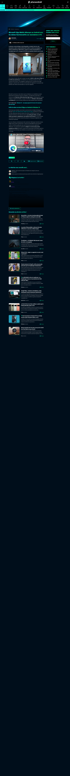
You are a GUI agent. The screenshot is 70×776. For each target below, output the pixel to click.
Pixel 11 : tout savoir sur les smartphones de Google (52, 52)
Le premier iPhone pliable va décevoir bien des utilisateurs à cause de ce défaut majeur (31, 228)
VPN (34, 7)
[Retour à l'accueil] (35, 2)
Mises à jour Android (13, 10)
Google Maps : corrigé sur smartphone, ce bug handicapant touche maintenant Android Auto (31, 291)
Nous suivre (41, 161)
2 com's (38, 38)
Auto (16, 7)
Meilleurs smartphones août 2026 (54, 75)
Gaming (11, 7)
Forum (62, 7)
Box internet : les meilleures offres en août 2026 (54, 69)
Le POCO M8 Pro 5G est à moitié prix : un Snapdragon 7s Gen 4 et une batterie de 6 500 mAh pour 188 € (31, 279)
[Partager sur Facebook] (18, 161)
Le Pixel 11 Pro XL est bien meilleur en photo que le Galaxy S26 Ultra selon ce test (32, 304)
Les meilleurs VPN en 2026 (52, 77)
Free (22, 336)
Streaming (49, 7)
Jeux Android (8, 10)
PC (7, 7)
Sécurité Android (31, 10)
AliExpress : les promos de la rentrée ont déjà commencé (53, 49)
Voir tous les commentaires (15, 208)
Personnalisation (19, 10)
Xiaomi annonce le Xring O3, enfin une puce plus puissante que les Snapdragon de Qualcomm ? (31, 265)
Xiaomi (22, 273)
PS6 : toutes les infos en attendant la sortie (54, 61)
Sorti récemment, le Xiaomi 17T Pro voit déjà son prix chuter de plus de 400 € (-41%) (31, 316)
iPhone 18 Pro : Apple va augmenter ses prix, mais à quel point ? (32, 253)
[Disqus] (26, 193)
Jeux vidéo (22, 248)
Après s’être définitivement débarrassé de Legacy (23, 111)
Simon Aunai (13, 38)
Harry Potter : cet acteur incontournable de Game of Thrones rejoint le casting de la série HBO (32, 216)
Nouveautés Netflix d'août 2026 (53, 62)
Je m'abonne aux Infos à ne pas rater (18, 42)
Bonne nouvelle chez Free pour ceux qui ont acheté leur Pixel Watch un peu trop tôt (32, 328)
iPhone (22, 237)
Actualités (58, 7)
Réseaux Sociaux (25, 10)
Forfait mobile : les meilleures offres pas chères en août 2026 (53, 74)
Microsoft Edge (11, 157)
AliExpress (22, 287)
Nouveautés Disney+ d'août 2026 (53, 64)
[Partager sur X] (12, 161)
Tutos (29, 7)
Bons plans (24, 7)
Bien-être (67, 7)
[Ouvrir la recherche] (68, 2)
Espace (20, 7)
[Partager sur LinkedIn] (24, 161)
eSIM (44, 8)
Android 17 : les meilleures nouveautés (52, 54)
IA (53, 7)
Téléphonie (2, 7)
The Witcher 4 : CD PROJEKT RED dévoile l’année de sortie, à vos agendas (32, 241)
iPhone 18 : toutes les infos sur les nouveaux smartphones (53, 57)
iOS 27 (49, 58)
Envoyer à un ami (33, 161)
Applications (17, 29)
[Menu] (2, 2)
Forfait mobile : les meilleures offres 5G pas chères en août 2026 (54, 71)
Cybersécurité (39, 7)
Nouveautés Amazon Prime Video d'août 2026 (53, 66)
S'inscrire (53, 41)
